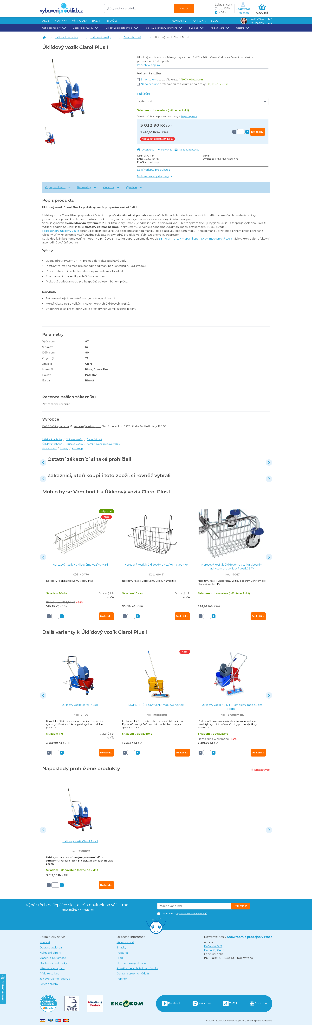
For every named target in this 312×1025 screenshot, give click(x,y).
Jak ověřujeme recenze (55, 978)
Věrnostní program (52, 968)
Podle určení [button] (217, 27)
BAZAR (96, 20)
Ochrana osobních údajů (133, 973)
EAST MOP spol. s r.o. (55, 426)
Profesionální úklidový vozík (61, 230)
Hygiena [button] (193, 27)
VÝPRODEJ (79, 20)
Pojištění (143, 94)
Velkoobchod (125, 942)
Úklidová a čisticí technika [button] (118, 27)
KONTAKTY (179, 20)
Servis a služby (49, 984)
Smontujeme (149, 79)
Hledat (183, 8)
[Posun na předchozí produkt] (43, 462)
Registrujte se (189, 116)
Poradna (122, 952)
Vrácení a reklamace (53, 958)
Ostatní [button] (240, 27)
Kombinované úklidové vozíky (103, 444)
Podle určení (49, 448)
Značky (111, 20)
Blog (120, 958)
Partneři (122, 978)
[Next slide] (269, 462)
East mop (153, 162)
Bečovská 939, (214, 948)
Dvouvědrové (132, 37)
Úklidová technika (66, 37)
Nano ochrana (150, 84)
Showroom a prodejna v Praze (249, 937)
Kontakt (45, 942)
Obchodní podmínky (53, 963)
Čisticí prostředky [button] (51, 27)
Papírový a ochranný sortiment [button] (161, 27)
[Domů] (44, 37)
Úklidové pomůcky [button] (83, 27)
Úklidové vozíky (101, 37)
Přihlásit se (240, 905)
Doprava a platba (51, 947)
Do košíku (257, 131)
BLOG (214, 20)
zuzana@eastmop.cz (87, 426)
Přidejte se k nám (51, 973)
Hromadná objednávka (132, 963)
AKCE (45, 20)
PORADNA (198, 20)
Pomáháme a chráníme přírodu (137, 968)
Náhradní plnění (50, 952)
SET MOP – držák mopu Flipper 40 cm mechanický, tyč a (195, 238)
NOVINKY (60, 20)
